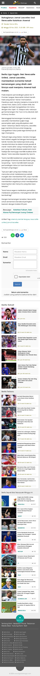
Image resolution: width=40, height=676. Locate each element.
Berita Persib (18, 643)
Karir (25, 625)
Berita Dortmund (8, 658)
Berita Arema (19, 649)
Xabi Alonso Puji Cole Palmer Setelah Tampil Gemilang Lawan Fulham (27, 366)
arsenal (14, 219)
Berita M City (20, 662)
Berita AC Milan (8, 660)
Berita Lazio (19, 654)
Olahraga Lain (22, 599)
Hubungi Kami (17, 625)
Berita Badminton (9, 636)
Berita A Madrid (21, 660)
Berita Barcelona (8, 654)
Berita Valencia (20, 658)
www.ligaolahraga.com (22, 673)
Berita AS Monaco (9, 662)
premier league (23, 219)
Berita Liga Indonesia (22, 641)
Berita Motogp (8, 634)
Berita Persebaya (20, 651)
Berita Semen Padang (21, 647)
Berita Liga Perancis (21, 638)
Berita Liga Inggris (21, 632)
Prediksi (4, 8)
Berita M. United (8, 643)
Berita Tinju (7, 638)
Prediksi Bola (22, 610)
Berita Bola (7, 632)
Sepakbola (12, 8)
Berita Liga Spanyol (21, 636)
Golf (19, 587)
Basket (20, 516)
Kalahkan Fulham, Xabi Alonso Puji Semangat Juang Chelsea (18, 211)
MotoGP (21, 8)
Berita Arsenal (8, 645)
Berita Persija (18, 645)
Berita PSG (7, 651)
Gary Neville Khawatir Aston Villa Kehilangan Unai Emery (27, 325)
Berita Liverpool (8, 647)
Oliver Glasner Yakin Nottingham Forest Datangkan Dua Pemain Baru (27, 353)
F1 (18, 563)
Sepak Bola (21, 504)
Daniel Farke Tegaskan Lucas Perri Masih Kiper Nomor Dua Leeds (27, 339)
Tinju (19, 575)
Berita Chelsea (8, 649)
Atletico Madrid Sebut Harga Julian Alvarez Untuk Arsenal (27, 311)
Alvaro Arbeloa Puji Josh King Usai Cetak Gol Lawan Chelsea (27, 380)
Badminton (30, 8)
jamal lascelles (12, 222)
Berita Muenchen (21, 656)
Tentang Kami (7, 623)
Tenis (19, 540)
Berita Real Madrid (9, 656)
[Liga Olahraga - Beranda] (20, 2)
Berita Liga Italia (20, 634)
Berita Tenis (7, 641)
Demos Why (14, 24)
